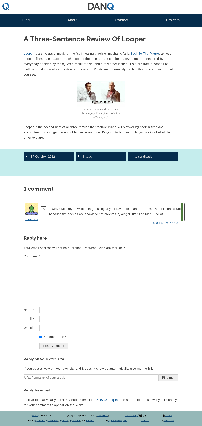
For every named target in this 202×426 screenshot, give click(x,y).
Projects (173, 20)
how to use (102, 415)
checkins (53, 420)
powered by (131, 415)
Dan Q (35, 415)
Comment (32, 256)
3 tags (87, 156)
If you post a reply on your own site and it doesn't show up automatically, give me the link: (89, 368)
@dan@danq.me (117, 420)
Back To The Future (144, 53)
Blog (26, 20)
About (72, 20)
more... (90, 420)
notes (65, 420)
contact (145, 420)
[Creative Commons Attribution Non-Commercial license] (70, 415)
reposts (76, 420)
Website (29, 327)
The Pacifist (31, 219)
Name (29, 309)
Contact (121, 20)
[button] (101, 94)
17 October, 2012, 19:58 (165, 223)
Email (29, 318)
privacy (168, 415)
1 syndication (144, 156)
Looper (29, 53)
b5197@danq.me (107, 400)
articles (41, 420)
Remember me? (54, 336)
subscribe (169, 420)
